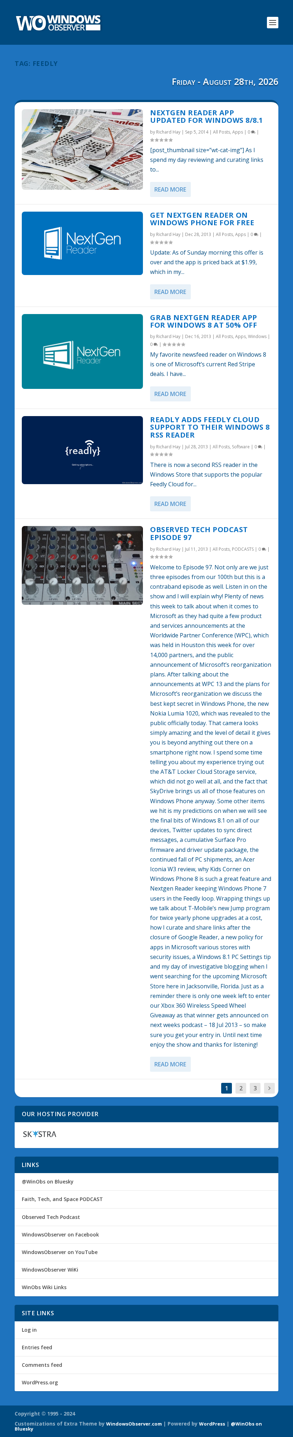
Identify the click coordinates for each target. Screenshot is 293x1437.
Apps (237, 132)
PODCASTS (243, 549)
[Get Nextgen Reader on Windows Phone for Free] (82, 243)
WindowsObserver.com (134, 1424)
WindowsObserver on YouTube (60, 1252)
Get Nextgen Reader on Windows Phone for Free (202, 219)
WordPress (212, 1424)
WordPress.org (40, 1382)
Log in (29, 1329)
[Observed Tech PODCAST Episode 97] (82, 565)
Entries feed (37, 1347)
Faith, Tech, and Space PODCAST (62, 1199)
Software (241, 447)
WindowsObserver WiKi (50, 1269)
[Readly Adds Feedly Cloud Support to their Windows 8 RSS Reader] (82, 450)
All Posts (221, 132)
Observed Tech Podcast (51, 1217)
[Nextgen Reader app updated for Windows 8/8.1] (82, 149)
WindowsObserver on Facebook (60, 1234)
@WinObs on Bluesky (48, 1181)
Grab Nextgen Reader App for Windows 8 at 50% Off (203, 321)
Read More (170, 189)
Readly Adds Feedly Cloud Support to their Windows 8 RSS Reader (209, 427)
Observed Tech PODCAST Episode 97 (199, 533)
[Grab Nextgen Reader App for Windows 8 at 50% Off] (82, 351)
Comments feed (42, 1364)
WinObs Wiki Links (44, 1287)
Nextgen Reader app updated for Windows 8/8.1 (206, 116)
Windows (257, 336)
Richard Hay (168, 132)
